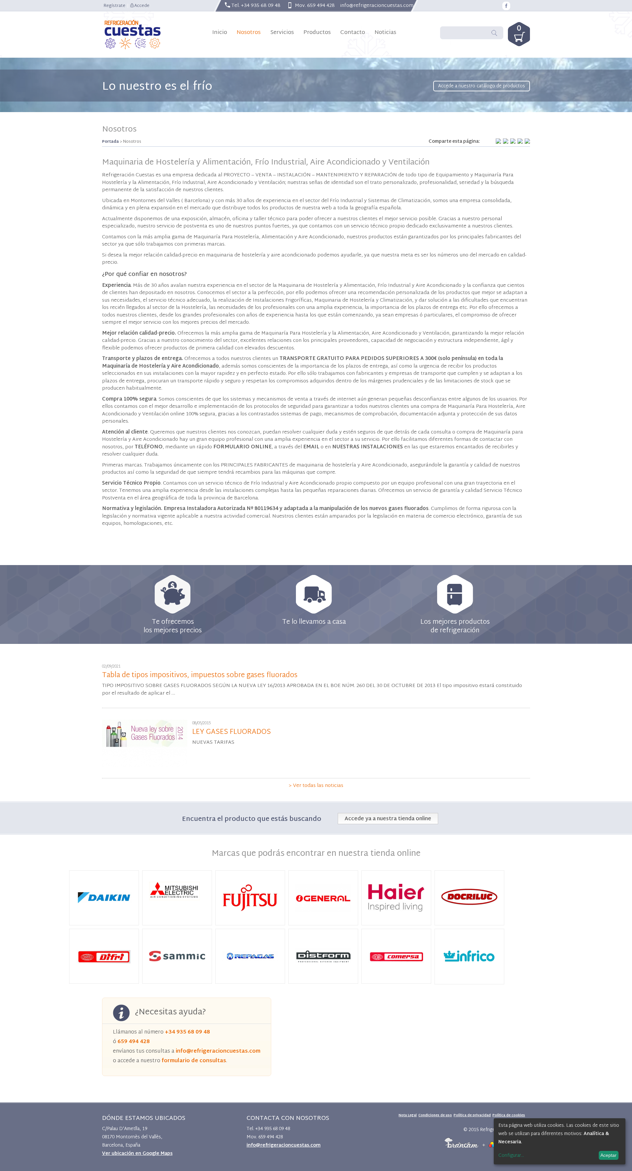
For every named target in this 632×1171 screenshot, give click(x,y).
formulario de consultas (194, 1061)
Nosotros (249, 32)
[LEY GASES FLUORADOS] (144, 766)
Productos (317, 32)
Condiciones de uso (435, 1115)
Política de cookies (508, 1115)
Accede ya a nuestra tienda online (388, 819)
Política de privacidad (472, 1115)
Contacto (352, 32)
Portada (110, 141)
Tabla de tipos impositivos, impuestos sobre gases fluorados (200, 675)
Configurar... (511, 1156)
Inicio (219, 32)
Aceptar (608, 1155)
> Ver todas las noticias (316, 785)
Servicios (282, 32)
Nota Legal (408, 1115)
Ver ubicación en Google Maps (137, 1154)
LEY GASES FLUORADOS (231, 732)
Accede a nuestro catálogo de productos (481, 86)
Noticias (385, 32)
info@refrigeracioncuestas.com (376, 5)
